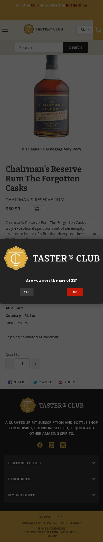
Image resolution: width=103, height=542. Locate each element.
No (75, 292)
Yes (27, 292)
